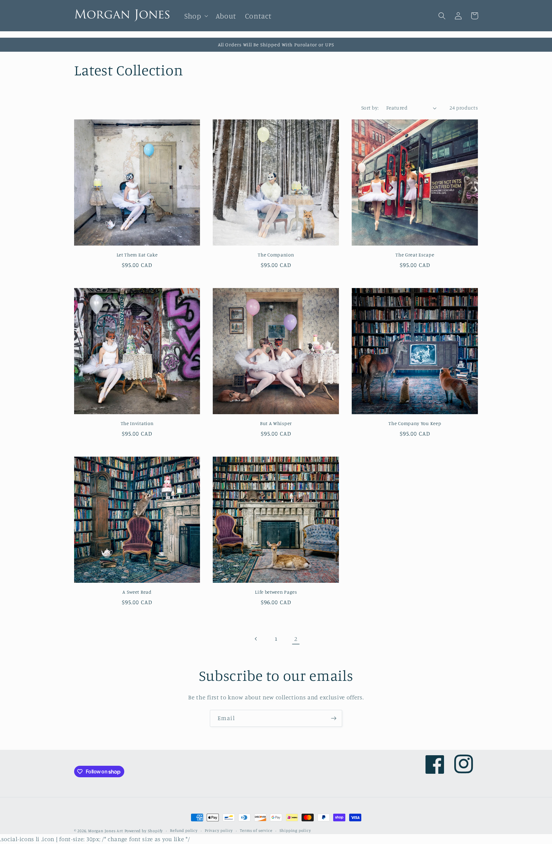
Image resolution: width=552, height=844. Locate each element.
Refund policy (183, 830)
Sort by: (370, 107)
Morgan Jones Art (105, 830)
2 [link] (295, 638)
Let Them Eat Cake (137, 255)
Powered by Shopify (144, 830)
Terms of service (256, 830)
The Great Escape (414, 255)
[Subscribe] (334, 718)
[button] (195, 16)
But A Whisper (276, 423)
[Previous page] (256, 639)
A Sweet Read (136, 592)
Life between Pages (276, 592)
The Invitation (137, 423)
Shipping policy (295, 830)
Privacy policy (219, 830)
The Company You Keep (414, 423)
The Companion (276, 255)
